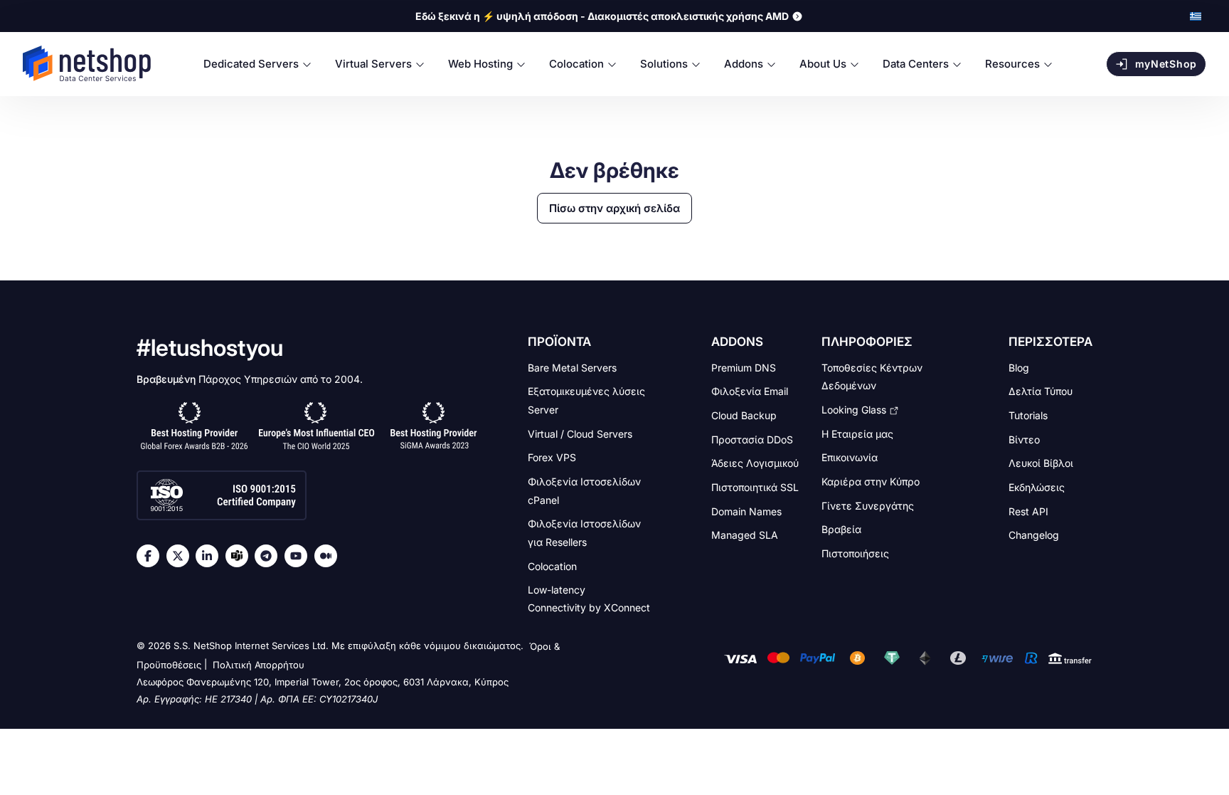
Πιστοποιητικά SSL (755, 487)
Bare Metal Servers (572, 367)
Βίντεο (1024, 439)
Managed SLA (744, 535)
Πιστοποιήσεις (855, 553)
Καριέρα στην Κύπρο (870, 481)
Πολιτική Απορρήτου (258, 664)
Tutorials (1028, 415)
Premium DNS (743, 367)
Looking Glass (853, 410)
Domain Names (746, 511)
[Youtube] (299, 555)
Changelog (1034, 535)
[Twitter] (181, 555)
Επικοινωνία (849, 457)
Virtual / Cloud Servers (580, 433)
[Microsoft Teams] (240, 555)
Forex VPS (552, 457)
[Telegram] (269, 555)
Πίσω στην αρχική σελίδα (614, 208)
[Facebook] (151, 555)
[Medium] (329, 555)
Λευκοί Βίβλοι (1041, 463)
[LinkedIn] (210, 555)
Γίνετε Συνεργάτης (867, 505)
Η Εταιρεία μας (857, 433)
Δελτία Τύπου (1041, 391)
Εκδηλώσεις (1037, 487)
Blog (1019, 367)
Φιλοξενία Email (749, 391)
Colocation (552, 565)
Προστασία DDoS (752, 439)
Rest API (1028, 511)
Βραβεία (841, 529)
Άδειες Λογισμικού (755, 463)
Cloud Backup (744, 415)
